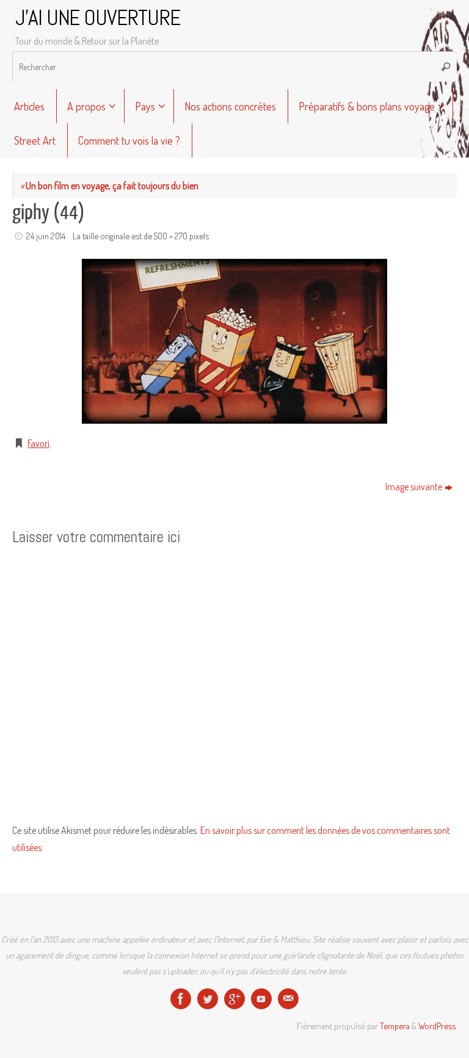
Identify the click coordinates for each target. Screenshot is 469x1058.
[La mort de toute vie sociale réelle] (180, 998)
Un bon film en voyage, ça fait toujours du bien (109, 185)
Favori (38, 443)
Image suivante (413, 486)
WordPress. (437, 1025)
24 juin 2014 (45, 235)
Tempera (395, 1025)
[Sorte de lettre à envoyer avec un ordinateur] (288, 998)
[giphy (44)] (234, 341)
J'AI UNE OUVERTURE (97, 18)
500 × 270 (170, 235)
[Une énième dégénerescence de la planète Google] (234, 998)
